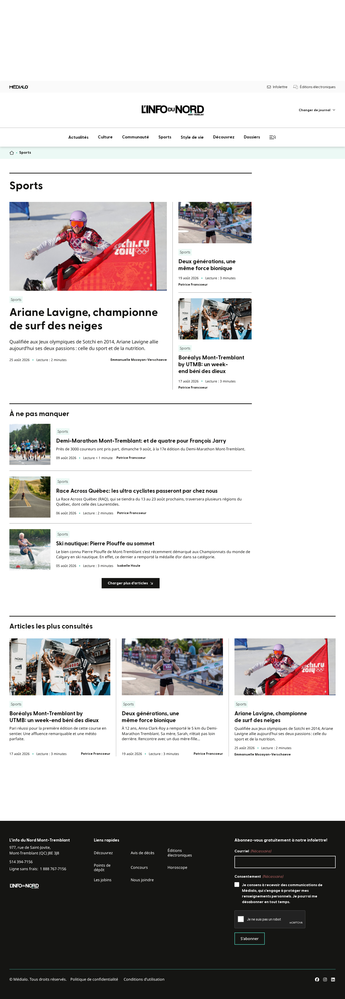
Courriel (252, 851)
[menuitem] (317, 110)
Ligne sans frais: (37, 869)
